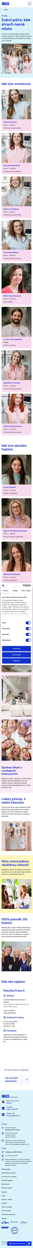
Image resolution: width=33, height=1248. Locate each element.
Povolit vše (16, 648)
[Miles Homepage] (10, 3)
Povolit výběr (16, 655)
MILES (6, 10)
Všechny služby (7, 1188)
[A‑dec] (5, 1223)
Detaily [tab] (15, 590)
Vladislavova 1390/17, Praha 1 (14, 1152)
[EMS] (5, 1231)
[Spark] (24, 1223)
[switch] (28, 628)
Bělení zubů (5, 1184)
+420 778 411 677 (9, 1011)
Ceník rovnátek (7, 1207)
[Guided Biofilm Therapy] (14, 1231)
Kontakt (4, 1203)
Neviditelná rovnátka (9, 1173)
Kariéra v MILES (7, 1199)
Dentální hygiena (7, 1180)
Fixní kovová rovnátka (9, 1177)
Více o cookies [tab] (26, 590)
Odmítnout (16, 661)
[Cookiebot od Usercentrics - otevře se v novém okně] (23, 585)
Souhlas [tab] (5, 590)
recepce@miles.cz (9, 1013)
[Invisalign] (14, 1223)
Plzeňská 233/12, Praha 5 (12, 1129)
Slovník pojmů (6, 1211)
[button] (29, 3)
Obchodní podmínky (8, 1214)
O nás (3, 1196)
